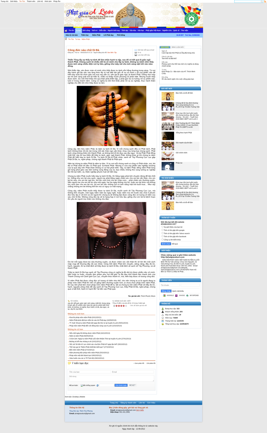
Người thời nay (114, 30)
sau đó (70, 303)
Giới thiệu (14, 1)
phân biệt (101, 305)
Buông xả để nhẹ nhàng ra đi (80, 342)
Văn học (141, 30)
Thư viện (184, 30)
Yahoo (182, 295)
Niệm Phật (96, 35)
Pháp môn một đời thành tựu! (80, 355)
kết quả (76, 303)
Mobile (82, 397)
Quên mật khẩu (177, 291)
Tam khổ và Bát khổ (169, 58)
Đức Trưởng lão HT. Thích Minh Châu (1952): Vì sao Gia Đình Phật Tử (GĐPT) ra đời (188, 125)
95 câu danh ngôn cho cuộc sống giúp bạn (178, 79)
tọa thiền (79, 309)
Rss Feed (265, 1)
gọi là (95, 305)
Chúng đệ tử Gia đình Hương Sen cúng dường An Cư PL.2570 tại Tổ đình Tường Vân (188, 105)
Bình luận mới (178, 47)
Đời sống (86, 30)
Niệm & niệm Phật (76, 336)
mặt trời (98, 303)
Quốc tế (176, 30)
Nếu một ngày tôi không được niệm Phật (84, 333)
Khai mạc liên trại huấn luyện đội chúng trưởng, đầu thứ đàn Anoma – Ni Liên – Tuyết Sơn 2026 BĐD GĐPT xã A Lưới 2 (187, 116)
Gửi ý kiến (140, 410)
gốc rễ (75, 305)
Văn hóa (133, 30)
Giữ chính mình (181, 153)
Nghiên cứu (167, 30)
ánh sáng (91, 303)
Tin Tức (22, 1)
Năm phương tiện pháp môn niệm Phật (84, 353)
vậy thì (72, 309)
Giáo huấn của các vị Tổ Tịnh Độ (81, 358)
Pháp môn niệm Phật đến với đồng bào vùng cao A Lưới (90, 326)
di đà (97, 307)
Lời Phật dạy (109, 35)
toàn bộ (89, 305)
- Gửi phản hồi (150, 363)
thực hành (91, 307)
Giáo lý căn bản (72, 35)
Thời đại (125, 30)
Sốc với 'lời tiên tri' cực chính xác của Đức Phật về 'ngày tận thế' (93, 344)
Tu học (78, 30)
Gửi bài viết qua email (146, 50)
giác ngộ (83, 303)
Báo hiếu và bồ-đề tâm (184, 93)
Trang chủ (4, 1)
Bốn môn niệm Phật (76, 350)
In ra (139, 52)
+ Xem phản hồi (139, 363)
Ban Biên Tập (112, 52)
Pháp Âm (56, 1)
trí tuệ (70, 305)
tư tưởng (75, 307)
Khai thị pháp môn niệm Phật (80, 317)
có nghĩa (83, 307)
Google (170, 295)
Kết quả (174, 244)
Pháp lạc (179, 163)
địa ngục (103, 307)
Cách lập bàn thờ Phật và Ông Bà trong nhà (178, 53)
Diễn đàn (102, 30)
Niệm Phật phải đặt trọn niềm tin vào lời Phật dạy (87, 320)
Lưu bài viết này (144, 55)
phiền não (82, 305)
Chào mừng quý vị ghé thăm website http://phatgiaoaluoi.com (178, 256)
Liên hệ (40, 1)
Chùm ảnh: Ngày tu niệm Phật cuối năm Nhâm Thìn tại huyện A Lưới (95, 339)
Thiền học (85, 35)
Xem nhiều (165, 47)
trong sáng (106, 303)
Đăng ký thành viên (128, 403)
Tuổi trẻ (94, 30)
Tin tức (71, 30)
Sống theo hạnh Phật (184, 133)
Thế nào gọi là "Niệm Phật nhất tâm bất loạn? (86, 347)
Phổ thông (121, 35)
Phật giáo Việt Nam (153, 30)
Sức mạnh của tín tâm (184, 143)
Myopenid (194, 295)
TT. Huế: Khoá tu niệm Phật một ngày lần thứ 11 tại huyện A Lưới (93, 323)
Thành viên (31, 1)
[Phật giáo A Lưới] (89, 11)
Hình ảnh (48, 1)
